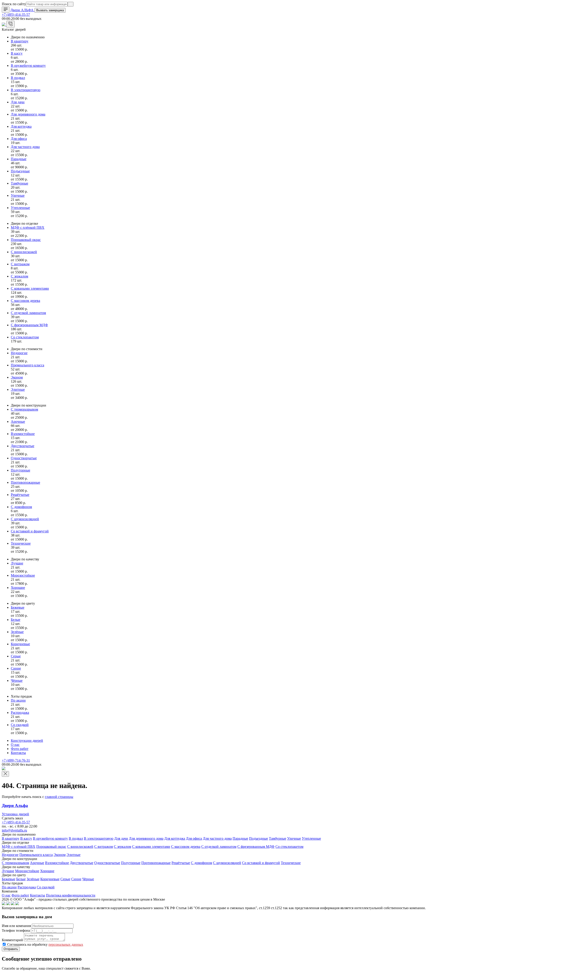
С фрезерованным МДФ (29, 325)
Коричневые (20, 644)
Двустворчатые (22, 446)
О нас (15, 745)
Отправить (11, 949)
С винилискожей (24, 252)
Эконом (17, 377)
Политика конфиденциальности (70, 895)
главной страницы (59, 797)
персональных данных (65, 944)
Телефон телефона (16, 930)
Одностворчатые (24, 458)
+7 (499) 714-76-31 (16, 760)
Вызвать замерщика (50, 10)
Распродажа (20, 712)
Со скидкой (20, 725)
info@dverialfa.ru (14, 830)
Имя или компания (16, 926)
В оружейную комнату (28, 65)
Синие (16, 668)
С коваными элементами (30, 288)
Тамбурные (19, 183)
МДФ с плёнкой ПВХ (27, 227)
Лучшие (17, 563)
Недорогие (19, 353)
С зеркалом (19, 276)
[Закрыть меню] (5, 774)
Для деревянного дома (28, 114)
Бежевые (17, 607)
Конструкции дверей (27, 740)
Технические (21, 543)
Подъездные (20, 171)
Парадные (18, 159)
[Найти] (70, 4)
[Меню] (5, 10)
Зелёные (17, 632)
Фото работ (19, 749)
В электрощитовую (25, 90)
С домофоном (21, 507)
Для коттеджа (21, 126)
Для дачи (18, 102)
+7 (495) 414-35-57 (16, 14)
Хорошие (18, 587)
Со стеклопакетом (25, 337)
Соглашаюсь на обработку (45, 944)
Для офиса (19, 139)
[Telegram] (4, 25)
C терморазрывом (24, 409)
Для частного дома (25, 147)
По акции (18, 700)
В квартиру (19, 41)
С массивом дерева (25, 301)
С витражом (20, 264)
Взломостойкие (23, 434)
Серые (16, 656)
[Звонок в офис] (10, 24)
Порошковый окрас (26, 240)
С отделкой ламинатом (28, 313)
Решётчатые (20, 495)
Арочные (18, 421)
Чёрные (17, 680)
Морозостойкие (23, 575)
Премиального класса (27, 365)
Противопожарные (25, 482)
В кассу (17, 53)
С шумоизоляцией (25, 519)
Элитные (18, 389)
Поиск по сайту (14, 4)
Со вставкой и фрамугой (30, 531)
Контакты (18, 753)
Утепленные (20, 208)
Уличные (18, 195)
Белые (15, 620)
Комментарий (12, 940)
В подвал (18, 78)
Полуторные (20, 470)
